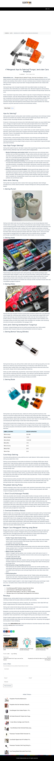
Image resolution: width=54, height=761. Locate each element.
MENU (48, 9)
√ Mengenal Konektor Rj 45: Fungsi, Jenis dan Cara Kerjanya (13, 658)
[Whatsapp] (13, 631)
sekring (10, 625)
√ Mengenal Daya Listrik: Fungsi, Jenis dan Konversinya (26, 649)
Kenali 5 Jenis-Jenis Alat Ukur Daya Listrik (10, 649)
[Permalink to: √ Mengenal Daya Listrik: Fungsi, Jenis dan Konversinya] (27, 642)
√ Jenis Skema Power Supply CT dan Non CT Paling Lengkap (20, 591)
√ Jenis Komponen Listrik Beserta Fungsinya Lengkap (18, 590)
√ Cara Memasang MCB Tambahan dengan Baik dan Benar (20, 588)
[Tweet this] (7, 631)
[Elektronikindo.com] (27, 3)
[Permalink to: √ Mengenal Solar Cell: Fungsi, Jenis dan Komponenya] (43, 642)
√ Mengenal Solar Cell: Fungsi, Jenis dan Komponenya (42, 649)
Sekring (15, 653)
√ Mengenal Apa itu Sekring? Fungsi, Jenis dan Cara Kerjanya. (29, 77)
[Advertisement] (27, 22)
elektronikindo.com (15, 623)
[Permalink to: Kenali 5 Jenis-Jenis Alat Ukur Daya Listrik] (10, 642)
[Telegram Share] (11, 631)
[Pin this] (9, 631)
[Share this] (4, 631)
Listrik (8, 653)
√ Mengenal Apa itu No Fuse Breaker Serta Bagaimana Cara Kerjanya (22, 593)
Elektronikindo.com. (24, 758)
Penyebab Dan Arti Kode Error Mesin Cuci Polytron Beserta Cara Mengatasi (39, 658)
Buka (12, 108)
